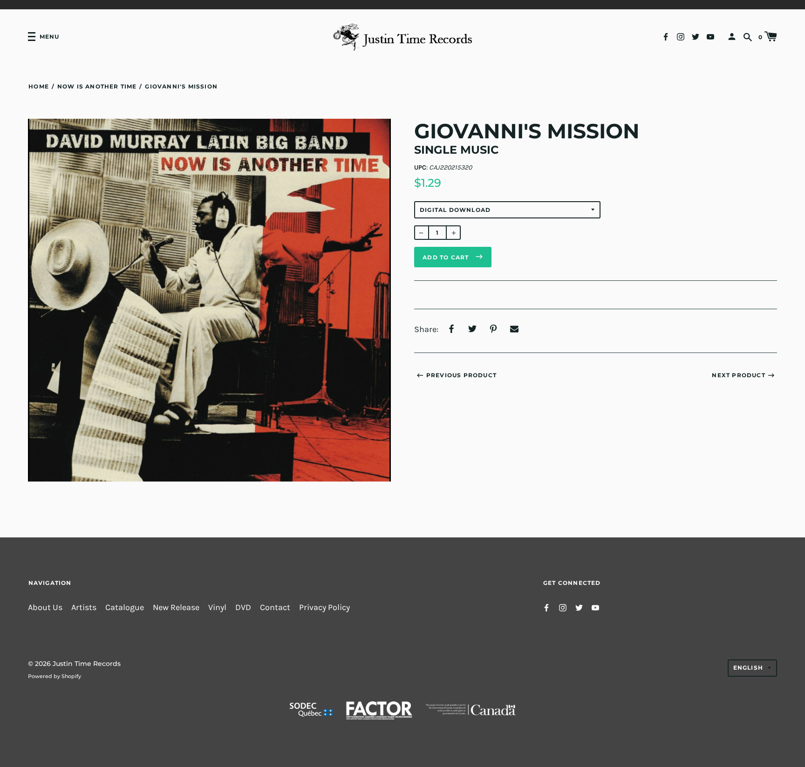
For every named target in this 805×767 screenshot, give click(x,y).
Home (38, 86)
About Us (45, 607)
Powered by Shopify (54, 676)
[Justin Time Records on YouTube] (710, 36)
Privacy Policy (324, 607)
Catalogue (124, 607)
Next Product (738, 375)
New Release (176, 607)
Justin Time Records (87, 663)
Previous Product (461, 375)
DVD (243, 607)
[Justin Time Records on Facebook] (665, 36)
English (748, 667)
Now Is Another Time (96, 86)
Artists (83, 607)
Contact (275, 607)
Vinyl (217, 607)
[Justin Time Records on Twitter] (695, 36)
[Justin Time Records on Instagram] (680, 36)
